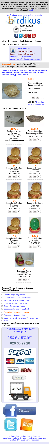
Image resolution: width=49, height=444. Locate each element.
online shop (35, 436)
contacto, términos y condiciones (25, 438)
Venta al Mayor (13, 44)
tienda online (25, 436)
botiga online (14, 436)
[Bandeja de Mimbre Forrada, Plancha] (14, 127)
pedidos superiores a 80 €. (25, 58)
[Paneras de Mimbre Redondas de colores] (24, 267)
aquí (31, 10)
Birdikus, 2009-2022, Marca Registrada (24, 440)
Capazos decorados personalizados (17, 298)
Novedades (12, 41)
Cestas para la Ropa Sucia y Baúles (17, 309)
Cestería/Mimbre (16, 323)
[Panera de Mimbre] (12, 98)
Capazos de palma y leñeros (14, 295)
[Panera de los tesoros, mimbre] (35, 127)
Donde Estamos (26, 41)
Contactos (38, 41)
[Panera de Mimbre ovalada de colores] (35, 234)
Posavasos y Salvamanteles (14, 315)
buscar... (25, 44)
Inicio (4, 41)
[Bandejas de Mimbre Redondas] (14, 164)
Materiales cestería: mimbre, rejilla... (17, 300)
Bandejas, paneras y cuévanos (17, 312)
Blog (3, 44)
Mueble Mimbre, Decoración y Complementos (21, 318)
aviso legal (7, 438)
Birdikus (4, 323)
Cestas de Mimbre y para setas (15, 303)
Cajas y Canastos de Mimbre (14, 306)
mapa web (42, 438)
